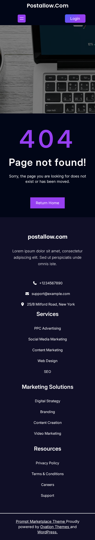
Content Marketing (47, 350)
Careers (47, 484)
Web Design (47, 361)
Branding (47, 412)
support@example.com (51, 293)
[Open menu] (22, 19)
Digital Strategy (47, 401)
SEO (47, 371)
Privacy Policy (47, 463)
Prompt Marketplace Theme (41, 521)
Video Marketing (47, 433)
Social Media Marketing (47, 339)
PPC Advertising (47, 328)
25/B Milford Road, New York (51, 304)
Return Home (47, 203)
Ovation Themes (55, 527)
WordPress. (47, 532)
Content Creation (48, 422)
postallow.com (47, 5)
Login (75, 18)
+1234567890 (51, 283)
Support (47, 495)
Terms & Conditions (48, 474)
